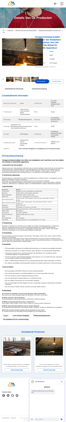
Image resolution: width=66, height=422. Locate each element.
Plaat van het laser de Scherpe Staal (26, 30)
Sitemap (13, 418)
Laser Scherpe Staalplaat (21, 315)
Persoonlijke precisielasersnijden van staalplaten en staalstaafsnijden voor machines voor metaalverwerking (17, 365)
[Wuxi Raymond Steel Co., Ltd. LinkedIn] (8, 396)
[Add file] (32, 419)
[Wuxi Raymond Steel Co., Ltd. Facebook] (3, 396)
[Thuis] (11, 387)
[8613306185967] (12, 396)
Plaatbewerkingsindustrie (42, 315)
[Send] (61, 419)
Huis (4, 30)
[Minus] (62, 382)
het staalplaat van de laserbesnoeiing (16, 319)
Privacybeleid (5, 418)
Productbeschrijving (39, 89)
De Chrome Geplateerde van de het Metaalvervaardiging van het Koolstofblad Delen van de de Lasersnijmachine (49, 365)
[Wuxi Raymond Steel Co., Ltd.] (11, 3)
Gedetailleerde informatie (14, 89)
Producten (10, 30)
